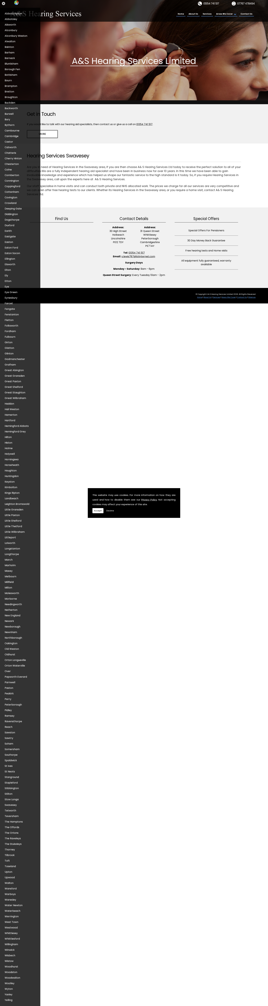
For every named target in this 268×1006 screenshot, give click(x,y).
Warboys (10, 894)
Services (207, 14)
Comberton (12, 175)
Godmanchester (15, 359)
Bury (7, 119)
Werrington (12, 916)
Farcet (9, 303)
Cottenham (12, 192)
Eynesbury (11, 298)
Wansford (11, 888)
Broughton (11, 97)
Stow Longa (12, 799)
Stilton (8, 794)
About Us (193, 14)
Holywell (10, 454)
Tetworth (10, 810)
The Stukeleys (13, 844)
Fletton (9, 320)
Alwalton (10, 41)
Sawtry (9, 738)
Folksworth (11, 325)
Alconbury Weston (16, 36)
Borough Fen (12, 69)
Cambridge (11, 136)
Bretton (9, 91)
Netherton (11, 610)
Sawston (10, 732)
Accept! (98, 510)
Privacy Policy (149, 499)
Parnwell (10, 682)
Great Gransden (15, 376)
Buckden (10, 103)
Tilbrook (10, 855)
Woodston (11, 972)
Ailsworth (10, 24)
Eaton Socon (12, 253)
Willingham (11, 944)
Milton (8, 587)
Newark (9, 621)
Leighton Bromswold (17, 504)
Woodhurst (11, 966)
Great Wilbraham (15, 398)
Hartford (10, 420)
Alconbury (11, 30)
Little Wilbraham (15, 532)
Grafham (10, 364)
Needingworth (13, 604)
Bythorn (9, 125)
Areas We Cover (224, 14)
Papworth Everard (16, 677)
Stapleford (11, 782)
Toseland (10, 866)
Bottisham (11, 75)
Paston (9, 688)
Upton (8, 872)
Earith (8, 231)
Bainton (9, 47)
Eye (7, 286)
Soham (9, 743)
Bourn (8, 80)
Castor (9, 142)
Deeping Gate (13, 208)
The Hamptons (14, 821)
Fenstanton (12, 314)
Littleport (10, 537)
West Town (11, 922)
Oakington (11, 643)
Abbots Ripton (13, 13)
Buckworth (11, 108)
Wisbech (10, 955)
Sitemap (252, 297)
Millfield (9, 582)
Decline (110, 510)
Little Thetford (13, 526)
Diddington (11, 214)
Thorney (10, 849)
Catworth (10, 147)
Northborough (13, 638)
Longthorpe (12, 554)
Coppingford (12, 186)
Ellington (10, 259)
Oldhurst (10, 654)
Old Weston (12, 649)
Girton (8, 342)
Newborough (12, 626)
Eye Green (11, 292)
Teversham (12, 816)
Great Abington (14, 370)
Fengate (10, 309)
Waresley (10, 899)
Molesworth (12, 593)
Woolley (9, 983)
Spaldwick (11, 760)
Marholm (10, 565)
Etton (8, 281)
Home (181, 14)
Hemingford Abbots (17, 426)
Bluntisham (11, 63)
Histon (8, 442)
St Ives (9, 766)
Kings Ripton (12, 493)
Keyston (10, 481)
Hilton (8, 437)
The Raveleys (13, 838)
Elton (8, 270)
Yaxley (8, 994)
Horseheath (12, 465)
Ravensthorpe (13, 721)
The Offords (12, 827)
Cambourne (12, 130)
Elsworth (10, 264)
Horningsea (11, 459)
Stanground (12, 777)
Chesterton (12, 164)
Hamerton (11, 415)
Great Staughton (15, 392)
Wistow (9, 961)
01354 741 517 (211, 3)
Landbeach (11, 498)
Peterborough (13, 704)
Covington (11, 197)
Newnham (11, 632)
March (9, 560)
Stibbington (12, 788)
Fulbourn (10, 337)
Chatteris (10, 153)
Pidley (8, 710)
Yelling (8, 1000)
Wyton (9, 989)
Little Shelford (13, 521)
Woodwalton (12, 978)
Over (8, 671)
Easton (9, 242)
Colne (8, 169)
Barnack (10, 58)
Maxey (9, 571)
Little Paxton (12, 515)
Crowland (10, 203)
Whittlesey (11, 933)
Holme (9, 448)
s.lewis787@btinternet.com (138, 256)
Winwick (10, 950)
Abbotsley (11, 19)
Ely (6, 275)
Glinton (9, 353)
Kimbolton (11, 487)
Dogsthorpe (12, 220)
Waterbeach (12, 911)
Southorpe (11, 755)
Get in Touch (41, 114)
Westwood (11, 927)
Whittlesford (12, 939)
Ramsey (9, 716)
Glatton (9, 348)
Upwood (10, 877)
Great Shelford (14, 387)
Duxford (9, 225)
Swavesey (11, 805)
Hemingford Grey (15, 431)
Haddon (9, 403)
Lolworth (10, 543)
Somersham (12, 749)
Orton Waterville (15, 665)
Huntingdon (12, 476)
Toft (7, 860)
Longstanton (12, 548)
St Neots (10, 771)
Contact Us (246, 14)
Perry (8, 699)
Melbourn (10, 576)
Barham (9, 52)
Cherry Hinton (13, 158)
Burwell (9, 114)
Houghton (11, 470)
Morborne (11, 599)
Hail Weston (12, 409)
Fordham (10, 331)
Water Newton (13, 905)
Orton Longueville (15, 660)
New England (12, 615)
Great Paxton (13, 381)
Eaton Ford (11, 247)
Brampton (11, 86)
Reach (8, 727)
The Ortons (11, 833)
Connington (12, 181)
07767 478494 (246, 3)
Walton (9, 883)
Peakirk (9, 693)
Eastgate (10, 236)
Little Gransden (14, 509)
